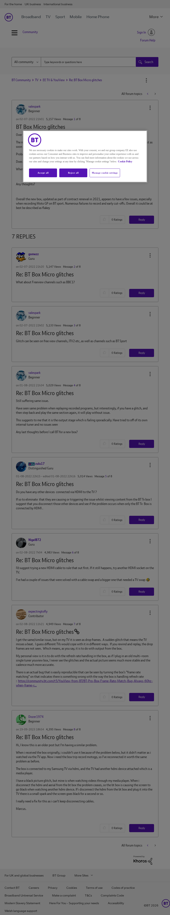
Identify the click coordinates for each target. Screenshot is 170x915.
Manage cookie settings (105, 173)
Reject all (73, 173)
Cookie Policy (125, 161)
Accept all (43, 173)
